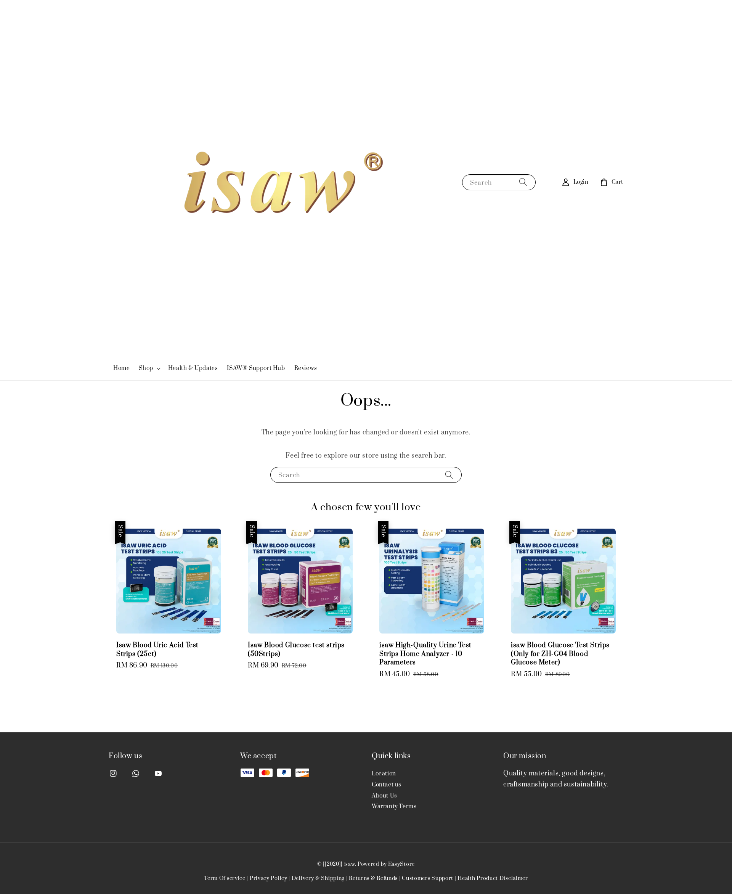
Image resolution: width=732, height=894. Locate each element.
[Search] (523, 182)
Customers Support (427, 878)
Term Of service (225, 878)
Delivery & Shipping (318, 878)
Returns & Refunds (373, 878)
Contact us (386, 784)
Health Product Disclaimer (493, 878)
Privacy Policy (268, 878)
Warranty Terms (394, 806)
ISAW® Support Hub (256, 368)
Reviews (305, 368)
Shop (146, 368)
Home (121, 368)
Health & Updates (193, 368)
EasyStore (401, 864)
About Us (384, 795)
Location (384, 773)
